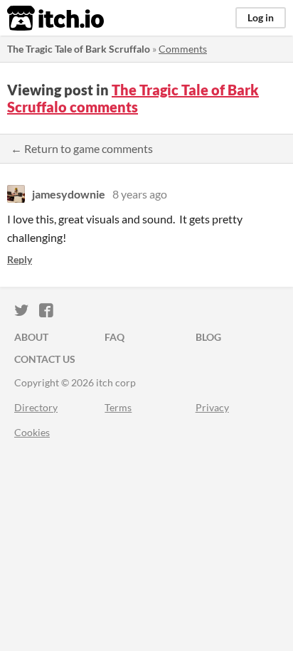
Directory (36, 407)
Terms (118, 407)
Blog (208, 337)
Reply (19, 259)
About (31, 337)
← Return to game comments (82, 148)
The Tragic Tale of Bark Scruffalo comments (133, 98)
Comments (183, 49)
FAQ (114, 337)
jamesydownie (68, 194)
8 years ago (139, 194)
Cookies (32, 432)
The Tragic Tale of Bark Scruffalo (78, 49)
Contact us (44, 359)
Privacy (212, 407)
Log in (260, 17)
